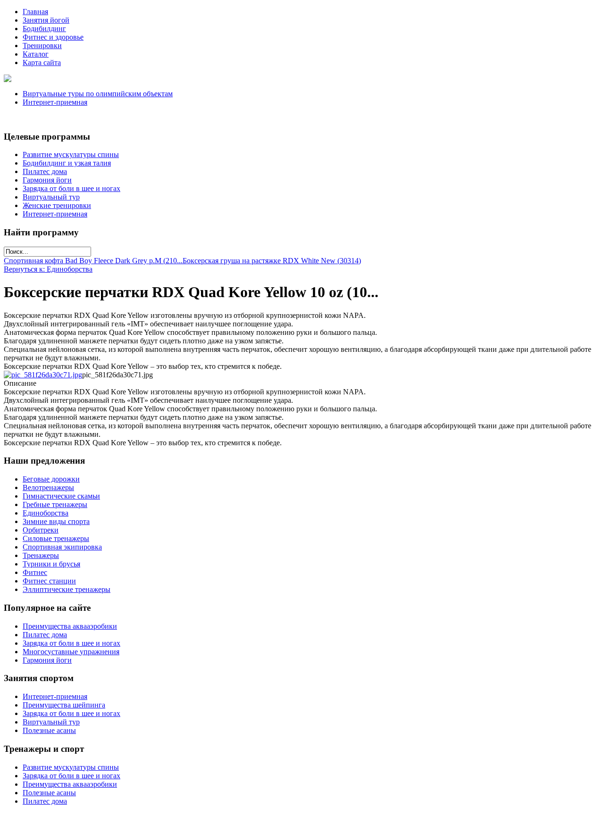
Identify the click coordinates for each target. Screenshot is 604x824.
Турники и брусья (51, 564)
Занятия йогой (46, 20)
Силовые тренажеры (56, 538)
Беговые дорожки (51, 479)
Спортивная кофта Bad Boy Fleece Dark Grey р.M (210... (93, 261)
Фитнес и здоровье (53, 37)
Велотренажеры (48, 487)
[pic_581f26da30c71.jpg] (43, 375)
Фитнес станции (49, 581)
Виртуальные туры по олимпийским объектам (98, 94)
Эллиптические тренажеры (66, 589)
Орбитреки (41, 530)
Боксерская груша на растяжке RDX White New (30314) (272, 261)
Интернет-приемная (55, 102)
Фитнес (35, 572)
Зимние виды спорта (56, 521)
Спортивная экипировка (62, 547)
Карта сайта (42, 62)
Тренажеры (41, 555)
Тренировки (42, 46)
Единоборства (45, 513)
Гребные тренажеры (55, 504)
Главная (35, 12)
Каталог (36, 54)
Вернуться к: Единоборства (48, 269)
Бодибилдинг (44, 29)
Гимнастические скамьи (61, 496)
